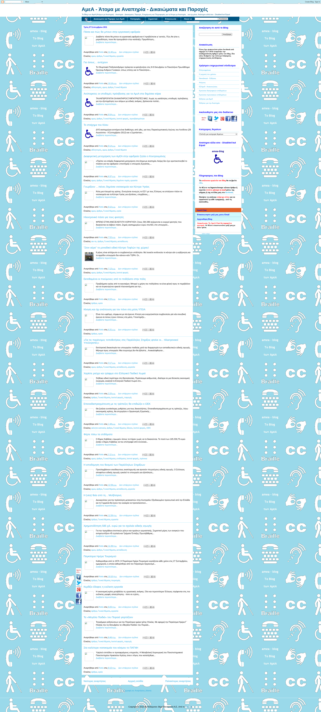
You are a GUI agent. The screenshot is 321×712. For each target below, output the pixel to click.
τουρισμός (115, 580)
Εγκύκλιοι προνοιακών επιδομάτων (212, 95)
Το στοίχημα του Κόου (96, 124)
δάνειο (129, 428)
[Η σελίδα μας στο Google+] (222, 121)
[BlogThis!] (147, 52)
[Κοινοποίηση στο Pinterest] (154, 52)
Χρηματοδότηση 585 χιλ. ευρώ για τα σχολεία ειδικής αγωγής (118, 525)
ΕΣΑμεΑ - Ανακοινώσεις (208, 87)
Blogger (188, 707)
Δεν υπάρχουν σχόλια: (129, 52)
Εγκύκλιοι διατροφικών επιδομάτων (213, 91)
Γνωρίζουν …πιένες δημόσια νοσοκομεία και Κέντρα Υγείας (116, 186)
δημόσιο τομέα (122, 180)
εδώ (200, 183)
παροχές (128, 397)
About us (188, 19)
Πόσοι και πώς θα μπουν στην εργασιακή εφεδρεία (112, 31)
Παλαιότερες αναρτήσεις (178, 681)
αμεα (93, 56)
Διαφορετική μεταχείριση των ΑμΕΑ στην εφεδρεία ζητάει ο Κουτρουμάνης (125, 156)
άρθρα (99, 56)
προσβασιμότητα (137, 119)
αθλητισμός (96, 87)
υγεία (118, 211)
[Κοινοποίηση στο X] (149, 52)
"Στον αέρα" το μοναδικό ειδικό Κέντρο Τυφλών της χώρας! (116, 247)
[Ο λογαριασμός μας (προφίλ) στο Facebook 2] (234, 121)
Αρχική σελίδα (135, 681)
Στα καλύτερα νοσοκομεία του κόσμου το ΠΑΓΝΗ (111, 647)
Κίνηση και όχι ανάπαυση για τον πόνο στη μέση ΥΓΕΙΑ (114, 309)
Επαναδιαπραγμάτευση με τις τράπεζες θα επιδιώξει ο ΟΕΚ (117, 403)
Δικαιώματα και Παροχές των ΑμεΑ (109, 19)
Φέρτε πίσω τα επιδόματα (98, 434)
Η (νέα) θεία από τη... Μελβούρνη (102, 495)
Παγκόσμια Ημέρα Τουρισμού (100, 556)
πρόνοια (143, 458)
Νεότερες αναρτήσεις (95, 681)
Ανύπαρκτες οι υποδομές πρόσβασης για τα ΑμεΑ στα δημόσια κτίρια (122, 93)
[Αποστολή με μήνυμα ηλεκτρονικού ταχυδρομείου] (144, 52)
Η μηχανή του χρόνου (207, 74)
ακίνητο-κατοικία (98, 428)
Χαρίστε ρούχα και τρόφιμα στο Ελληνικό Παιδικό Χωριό (115, 373)
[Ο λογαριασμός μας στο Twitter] (216, 121)
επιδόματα (121, 458)
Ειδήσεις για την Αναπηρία (209, 103)
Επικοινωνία (170, 19)
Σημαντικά (152, 19)
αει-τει (94, 241)
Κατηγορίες (135, 19)
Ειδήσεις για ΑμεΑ (206, 99)
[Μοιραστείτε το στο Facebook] (151, 52)
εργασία (120, 56)
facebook (229, 192)
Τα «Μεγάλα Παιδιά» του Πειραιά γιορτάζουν (108, 617)
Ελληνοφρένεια (205, 70)
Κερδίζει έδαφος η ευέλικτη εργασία (103, 586)
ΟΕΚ (148, 428)
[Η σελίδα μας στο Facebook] (210, 121)
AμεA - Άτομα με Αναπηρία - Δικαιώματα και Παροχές (145, 9)
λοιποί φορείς (122, 119)
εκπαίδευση (122, 241)
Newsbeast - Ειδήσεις (207, 78)
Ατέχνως (202, 82)
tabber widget (206, 233)
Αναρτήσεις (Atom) (143, 691)
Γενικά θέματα (109, 56)
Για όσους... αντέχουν (96, 62)
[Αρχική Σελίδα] (86, 19)
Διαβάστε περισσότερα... (106, 42)
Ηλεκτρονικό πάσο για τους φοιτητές (104, 217)
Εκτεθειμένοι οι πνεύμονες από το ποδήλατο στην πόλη (115, 279)
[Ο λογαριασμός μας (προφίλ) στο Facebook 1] (228, 121)
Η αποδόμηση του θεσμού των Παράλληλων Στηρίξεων (114, 464)
